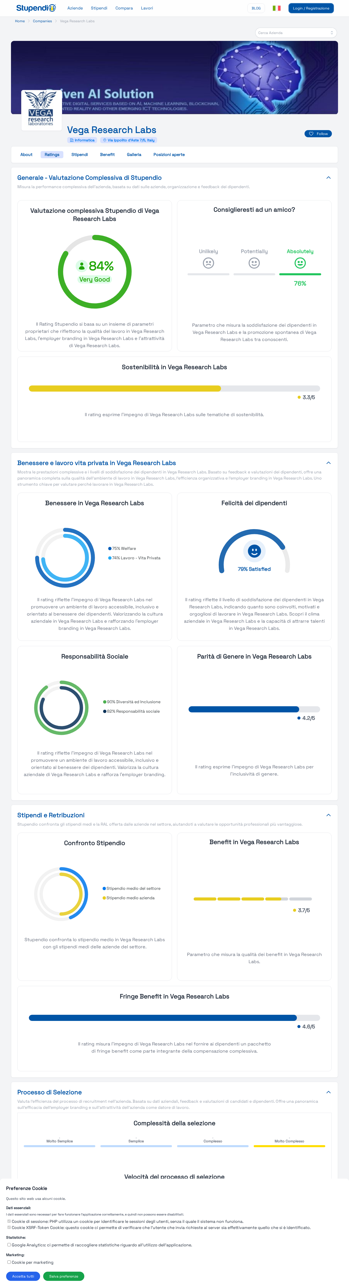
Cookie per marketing (32, 1262)
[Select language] (276, 8)
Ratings (52, 154)
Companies (42, 21)
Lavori (147, 8)
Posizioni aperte (169, 154)
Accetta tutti (23, 1276)
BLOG (256, 8)
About (26, 154)
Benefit (107, 154)
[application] (95, 557)
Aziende (75, 8)
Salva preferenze (63, 1276)
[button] (122, 548)
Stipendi (99, 8)
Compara (124, 8)
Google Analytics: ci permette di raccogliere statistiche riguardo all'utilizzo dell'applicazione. (102, 1245)
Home (20, 21)
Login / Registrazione (311, 8)
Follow (322, 133)
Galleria (134, 154)
